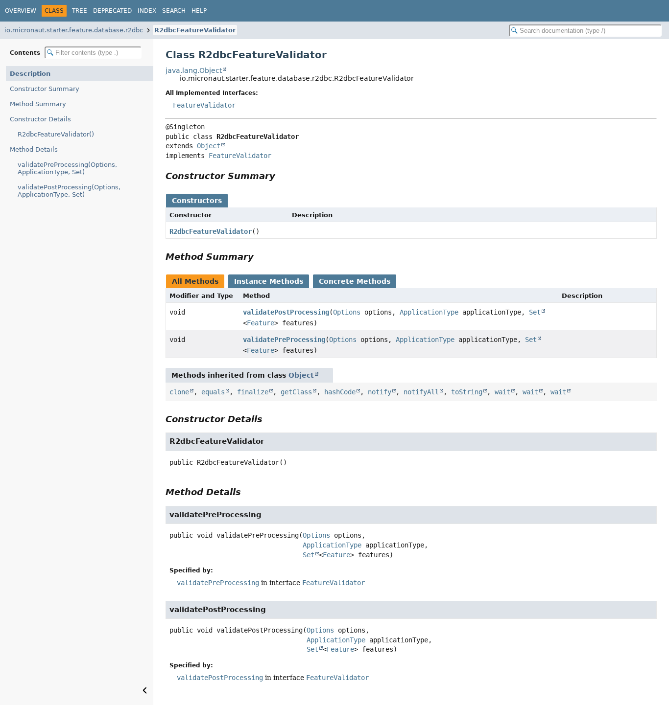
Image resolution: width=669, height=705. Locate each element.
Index (147, 10)
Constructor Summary (44, 88)
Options (346, 312)
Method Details (34, 149)
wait (502, 392)
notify (379, 392)
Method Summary (38, 104)
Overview (20, 10)
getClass (296, 392)
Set (535, 312)
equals (213, 392)
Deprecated (112, 10)
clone (179, 392)
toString (466, 392)
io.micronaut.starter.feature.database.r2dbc (73, 30)
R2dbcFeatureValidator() (56, 134)
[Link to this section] (282, 176)
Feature (260, 323)
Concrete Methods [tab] (354, 281)
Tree (79, 10)
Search (174, 10)
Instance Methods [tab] (268, 281)
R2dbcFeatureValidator (195, 30)
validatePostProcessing (286, 312)
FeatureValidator (204, 105)
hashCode (340, 392)
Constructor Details (40, 119)
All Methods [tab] (195, 281)
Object (208, 146)
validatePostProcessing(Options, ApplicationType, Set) (69, 190)
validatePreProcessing (284, 339)
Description (30, 73)
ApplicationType (429, 312)
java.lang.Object (194, 70)
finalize (252, 392)
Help (199, 10)
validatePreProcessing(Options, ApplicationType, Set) (67, 168)
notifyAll (421, 392)
